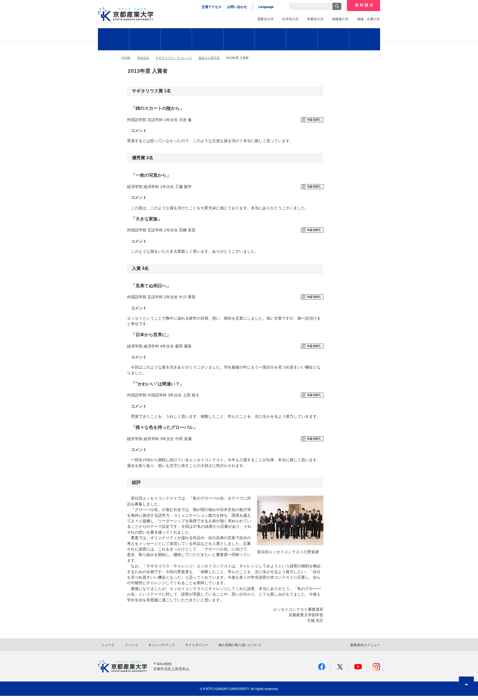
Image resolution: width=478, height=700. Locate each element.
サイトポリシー (196, 644)
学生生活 (207, 39)
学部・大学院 (144, 39)
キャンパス (301, 39)
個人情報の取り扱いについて (240, 644)
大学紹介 (113, 39)
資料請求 (363, 5)
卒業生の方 (315, 18)
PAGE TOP (466, 694)
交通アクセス (212, 6)
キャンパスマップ (161, 644)
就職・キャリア (270, 39)
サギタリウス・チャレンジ (173, 57)
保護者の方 (340, 18)
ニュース (108, 644)
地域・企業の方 (368, 18)
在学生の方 (290, 18)
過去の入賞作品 (209, 57)
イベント (131, 644)
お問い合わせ (237, 6)
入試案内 (364, 39)
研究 (333, 39)
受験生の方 (265, 18)
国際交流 (239, 39)
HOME (126, 57)
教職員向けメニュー (365, 644)
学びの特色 (176, 39)
